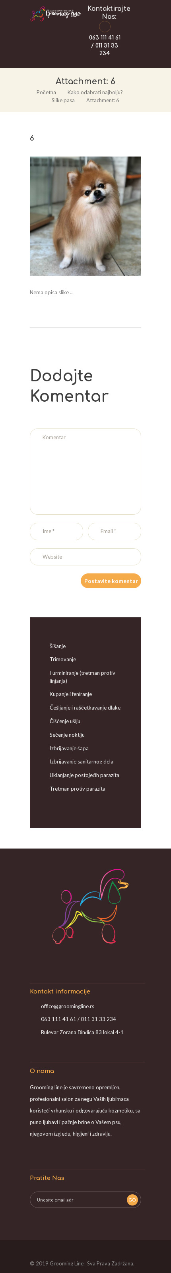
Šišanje (58, 646)
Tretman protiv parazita (77, 788)
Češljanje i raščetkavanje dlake (85, 707)
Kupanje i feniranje (71, 694)
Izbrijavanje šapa (69, 748)
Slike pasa (63, 100)
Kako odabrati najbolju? (95, 92)
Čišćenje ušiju (65, 721)
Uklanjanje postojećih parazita (84, 775)
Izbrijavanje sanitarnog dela (81, 761)
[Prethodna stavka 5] (58, 216)
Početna (46, 92)
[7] (113, 216)
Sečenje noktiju (67, 735)
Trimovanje (63, 659)
